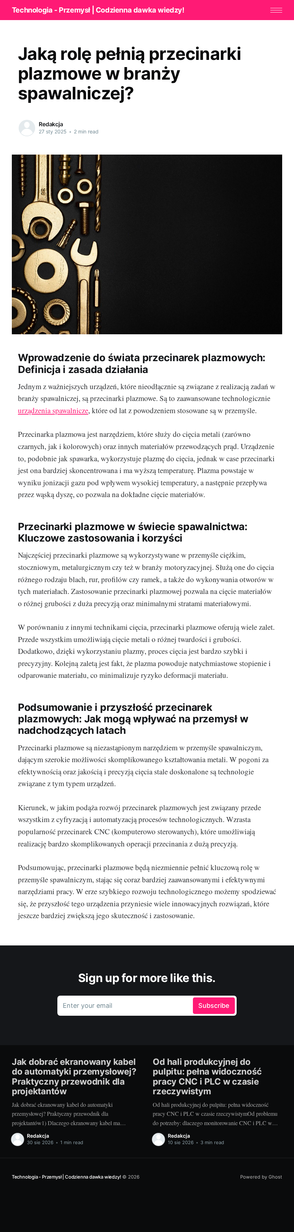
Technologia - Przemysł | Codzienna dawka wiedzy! (98, 10)
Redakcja (51, 124)
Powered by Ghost (261, 1177)
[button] (276, 10)
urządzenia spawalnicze (53, 410)
